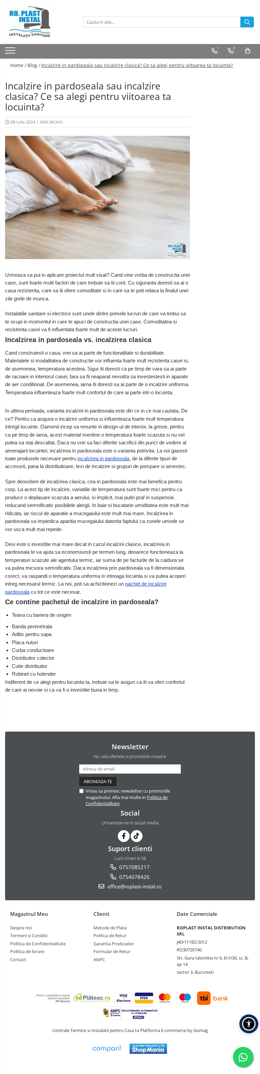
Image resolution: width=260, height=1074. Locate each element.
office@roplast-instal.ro (133, 886)
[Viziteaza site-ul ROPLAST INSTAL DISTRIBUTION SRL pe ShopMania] (148, 1049)
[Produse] (11, 52)
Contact (18, 959)
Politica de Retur (109, 935)
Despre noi (21, 928)
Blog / (33, 65)
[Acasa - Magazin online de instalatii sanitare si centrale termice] (39, 22)
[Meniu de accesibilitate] (248, 1023)
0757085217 (134, 867)
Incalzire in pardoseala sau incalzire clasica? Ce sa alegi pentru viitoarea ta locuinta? (137, 65)
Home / (18, 65)
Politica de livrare (27, 951)
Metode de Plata (110, 928)
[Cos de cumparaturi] (247, 51)
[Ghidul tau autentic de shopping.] (107, 1049)
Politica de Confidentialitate (38, 944)
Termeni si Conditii (28, 935)
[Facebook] (124, 836)
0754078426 (134, 876)
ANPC (99, 959)
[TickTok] (137, 836)
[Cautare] (247, 22)
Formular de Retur (111, 951)
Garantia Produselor (113, 944)
